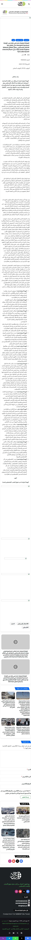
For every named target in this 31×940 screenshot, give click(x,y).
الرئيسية (26, 40)
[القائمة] (2, 4)
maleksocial (15, 926)
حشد (12, 624)
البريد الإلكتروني (26, 776)
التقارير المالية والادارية (17, 929)
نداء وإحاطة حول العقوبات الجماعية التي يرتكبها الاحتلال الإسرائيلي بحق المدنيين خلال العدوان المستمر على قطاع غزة (23, 844)
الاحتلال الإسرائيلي (23, 624)
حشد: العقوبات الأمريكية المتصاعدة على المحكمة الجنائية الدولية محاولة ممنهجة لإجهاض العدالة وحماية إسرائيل (23, 730)
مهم (13, 40)
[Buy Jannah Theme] (15, 12)
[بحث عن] (29, 4)
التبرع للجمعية (6, 929)
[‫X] (17, 861)
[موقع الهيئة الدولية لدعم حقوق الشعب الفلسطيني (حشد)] (21, 3)
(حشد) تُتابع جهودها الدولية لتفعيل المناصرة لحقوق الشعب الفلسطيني (23, 819)
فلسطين (25, 627)
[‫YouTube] (13, 861)
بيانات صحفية (19, 40)
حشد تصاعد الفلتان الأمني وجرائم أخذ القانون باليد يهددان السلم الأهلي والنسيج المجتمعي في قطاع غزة (8, 704)
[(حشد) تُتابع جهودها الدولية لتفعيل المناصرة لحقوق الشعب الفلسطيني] (23, 810)
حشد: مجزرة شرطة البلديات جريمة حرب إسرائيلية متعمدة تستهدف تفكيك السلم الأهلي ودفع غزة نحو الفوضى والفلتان (9, 731)
